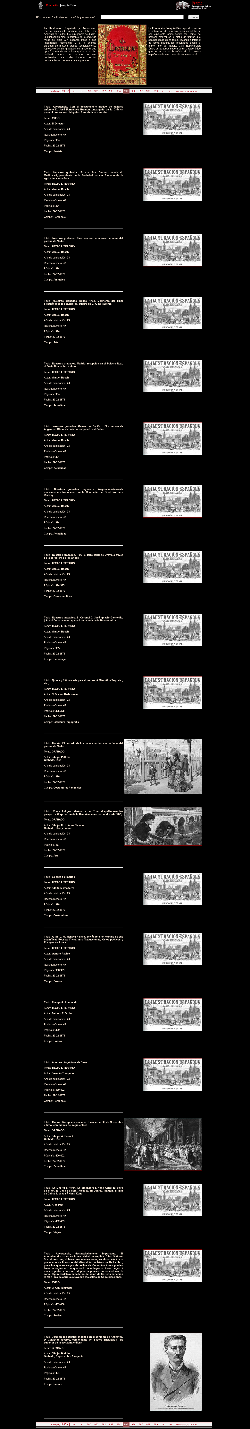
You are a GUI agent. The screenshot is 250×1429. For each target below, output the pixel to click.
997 (141, 91)
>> (170, 91)
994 (119, 91)
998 (148, 91)
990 (89, 91)
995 (126, 91)
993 (111, 91)
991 (96, 91)
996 (133, 91)
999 (156, 91)
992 (104, 91)
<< (74, 91)
